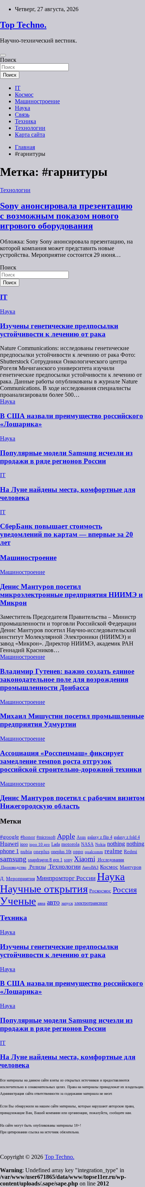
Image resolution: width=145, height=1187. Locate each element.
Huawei (9, 844)
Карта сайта (30, 134)
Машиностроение (37, 101)
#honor (27, 837)
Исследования (110, 860)
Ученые (18, 901)
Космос (24, 94)
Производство (13, 867)
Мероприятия (20, 878)
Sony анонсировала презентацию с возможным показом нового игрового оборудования (66, 216)
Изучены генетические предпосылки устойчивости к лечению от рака (59, 330)
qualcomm (94, 852)
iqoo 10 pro (39, 844)
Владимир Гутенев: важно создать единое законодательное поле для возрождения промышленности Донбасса (67, 679)
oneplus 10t (61, 851)
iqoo (24, 844)
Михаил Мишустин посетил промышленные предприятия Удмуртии (72, 720)
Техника (25, 121)
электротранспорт (90, 903)
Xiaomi (84, 859)
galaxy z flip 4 (99, 837)
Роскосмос (100, 890)
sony (68, 860)
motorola (70, 844)
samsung (13, 859)
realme (113, 851)
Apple (66, 836)
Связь (22, 114)
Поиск (8, 60)
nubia (26, 851)
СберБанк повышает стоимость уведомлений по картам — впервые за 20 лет (66, 534)
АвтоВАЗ (90, 867)
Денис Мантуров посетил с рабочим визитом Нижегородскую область (72, 802)
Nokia (100, 844)
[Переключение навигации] (3, 55)
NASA (87, 844)
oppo (78, 851)
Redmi (130, 851)
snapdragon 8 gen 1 (45, 859)
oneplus (41, 851)
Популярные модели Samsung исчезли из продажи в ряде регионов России (66, 457)
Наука (22, 108)
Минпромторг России (66, 878)
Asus (81, 837)
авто (53, 902)
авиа (41, 903)
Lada (55, 844)
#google (9, 837)
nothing (116, 844)
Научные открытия (44, 889)
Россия (125, 889)
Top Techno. (23, 25)
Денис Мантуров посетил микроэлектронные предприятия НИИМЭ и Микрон (71, 595)
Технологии (30, 128)
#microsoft (45, 837)
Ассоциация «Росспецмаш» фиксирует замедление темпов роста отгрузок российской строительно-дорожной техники (71, 761)
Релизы (37, 867)
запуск (67, 903)
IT (17, 88)
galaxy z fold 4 (127, 837)
